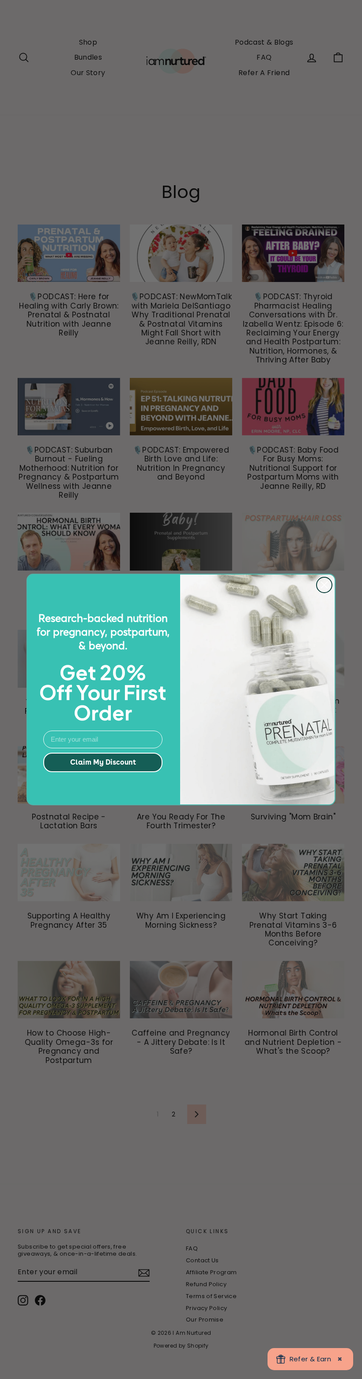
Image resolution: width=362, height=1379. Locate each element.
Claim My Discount (103, 762)
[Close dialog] (324, 585)
